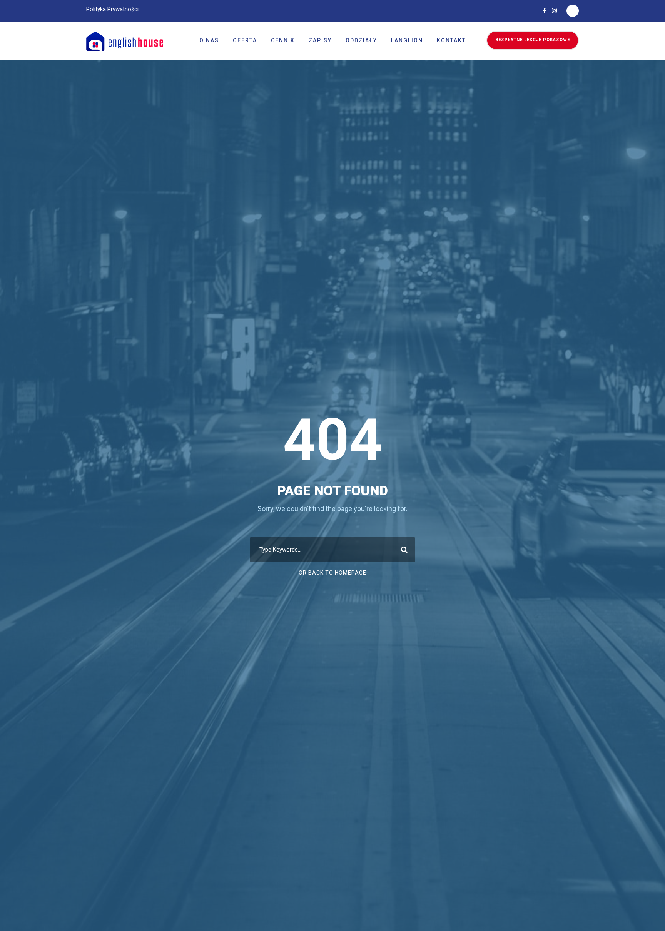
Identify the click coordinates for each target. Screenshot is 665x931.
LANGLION (407, 40)
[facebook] (544, 10)
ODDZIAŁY (361, 40)
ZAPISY (320, 40)
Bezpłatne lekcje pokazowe (532, 39)
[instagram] (554, 10)
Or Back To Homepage (332, 573)
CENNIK (283, 40)
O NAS (209, 40)
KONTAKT (451, 40)
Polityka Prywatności (112, 9)
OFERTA (245, 40)
